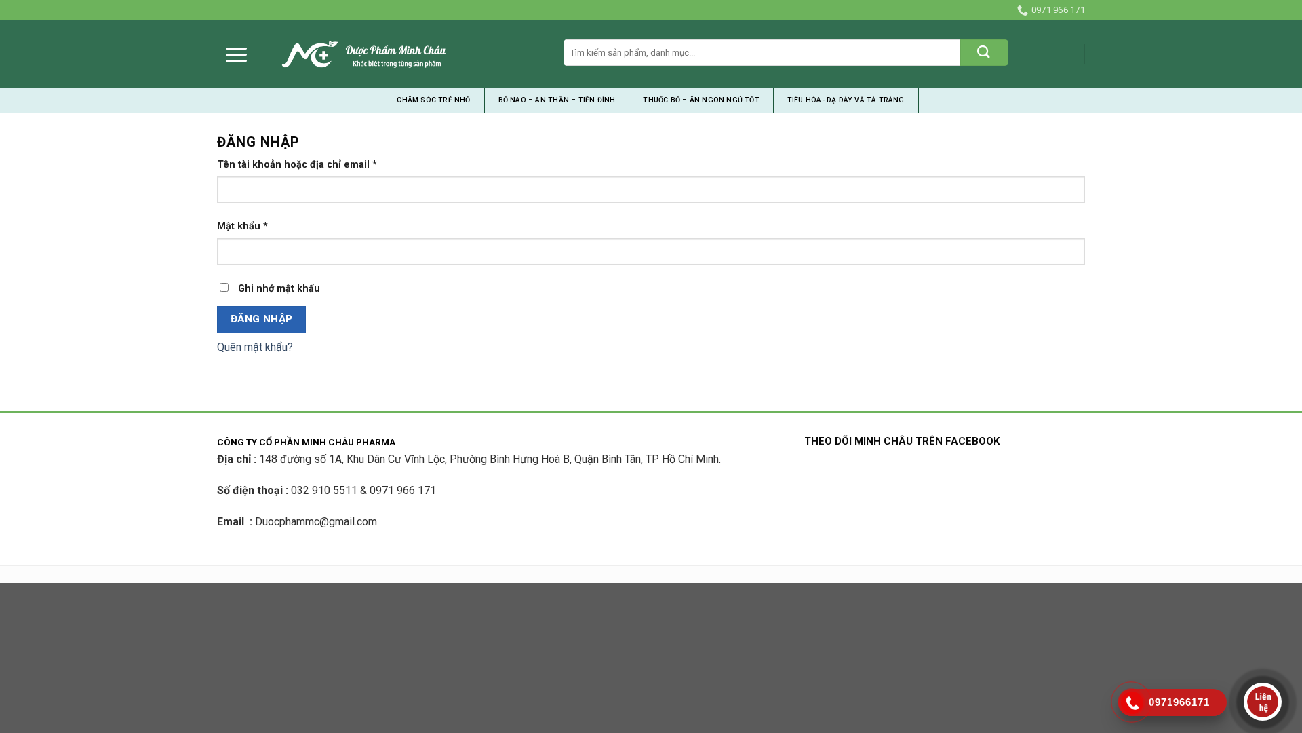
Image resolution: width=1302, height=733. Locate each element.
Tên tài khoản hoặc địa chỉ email (297, 164)
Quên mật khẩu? (255, 347)
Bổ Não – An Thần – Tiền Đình (557, 100)
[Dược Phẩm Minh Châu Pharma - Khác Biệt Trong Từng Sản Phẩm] (364, 54)
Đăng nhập (262, 319)
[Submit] (984, 52)
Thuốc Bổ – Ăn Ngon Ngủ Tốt (701, 100)
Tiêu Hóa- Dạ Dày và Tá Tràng (846, 100)
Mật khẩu (242, 226)
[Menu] (236, 55)
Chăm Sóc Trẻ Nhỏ (433, 100)
